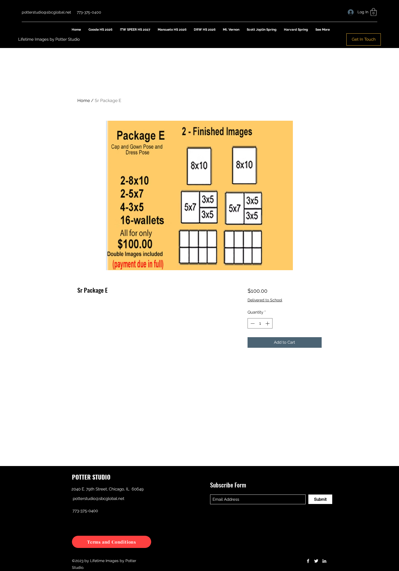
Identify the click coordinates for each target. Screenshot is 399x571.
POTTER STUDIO (91, 477)
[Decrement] (252, 323)
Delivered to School (265, 300)
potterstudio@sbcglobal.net (46, 12)
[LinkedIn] (324, 561)
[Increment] (268, 323)
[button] (373, 12)
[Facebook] (308, 561)
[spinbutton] (259, 323)
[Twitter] (316, 561)
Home (83, 100)
